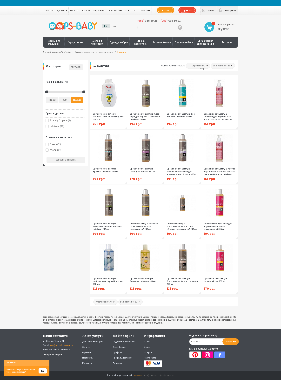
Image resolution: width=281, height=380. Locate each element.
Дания (53, 144)
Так (42, 371)
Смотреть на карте (52, 354)
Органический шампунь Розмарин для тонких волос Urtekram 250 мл (107, 226)
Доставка (62, 10)
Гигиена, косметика (140, 42)
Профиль (117, 352)
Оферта (148, 352)
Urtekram (55, 126)
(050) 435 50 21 (167, 375)
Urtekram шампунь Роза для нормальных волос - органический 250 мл (218, 226)
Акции (165, 10)
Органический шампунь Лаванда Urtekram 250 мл (142, 170)
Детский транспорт (97, 42)
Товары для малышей (53, 42)
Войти (211, 10)
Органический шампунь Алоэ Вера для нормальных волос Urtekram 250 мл (145, 117)
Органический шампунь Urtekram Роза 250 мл (215, 279)
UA (114, 26)
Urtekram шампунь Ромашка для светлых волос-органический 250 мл (144, 226)
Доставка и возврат (92, 341)
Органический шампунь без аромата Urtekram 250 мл (181, 115)
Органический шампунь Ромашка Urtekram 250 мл (143, 279)
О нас (146, 341)
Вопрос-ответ (115, 10)
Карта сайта (150, 358)
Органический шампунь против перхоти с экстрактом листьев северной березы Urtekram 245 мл (219, 172)
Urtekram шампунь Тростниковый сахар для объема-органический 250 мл (182, 226)
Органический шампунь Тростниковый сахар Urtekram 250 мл (182, 281)
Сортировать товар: (173, 65)
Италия (54, 150)
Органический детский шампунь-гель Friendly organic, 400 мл (108, 117)
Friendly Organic (58, 120)
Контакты (130, 10)
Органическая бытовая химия (205, 42)
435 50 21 (171, 20)
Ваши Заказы (119, 347)
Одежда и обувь (119, 42)
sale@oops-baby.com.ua (61, 345)
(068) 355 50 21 (151, 375)
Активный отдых (162, 42)
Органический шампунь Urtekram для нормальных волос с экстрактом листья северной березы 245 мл (218, 117)
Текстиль (227, 42)
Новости (49, 10)
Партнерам (99, 10)
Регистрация (230, 10)
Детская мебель (183, 42)
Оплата (74, 10)
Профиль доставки (122, 358)
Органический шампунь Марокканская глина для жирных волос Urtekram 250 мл (181, 172)
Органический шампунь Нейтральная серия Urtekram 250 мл (107, 281)
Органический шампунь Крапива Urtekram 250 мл (105, 170)
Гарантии (85, 10)
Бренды (187, 10)
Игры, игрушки (75, 42)
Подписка (117, 363)
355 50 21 (147, 20)
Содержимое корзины (124, 341)
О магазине (144, 10)
